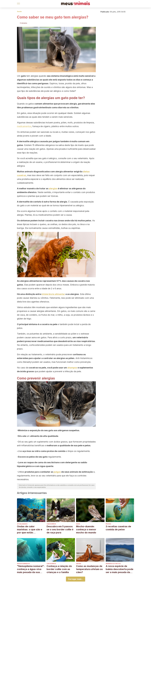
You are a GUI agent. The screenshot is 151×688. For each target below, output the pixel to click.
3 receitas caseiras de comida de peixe (118, 528)
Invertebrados (23, 563)
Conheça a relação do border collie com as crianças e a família (59, 569)
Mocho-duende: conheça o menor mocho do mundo (86, 529)
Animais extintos (113, 563)
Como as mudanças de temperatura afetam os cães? (89, 569)
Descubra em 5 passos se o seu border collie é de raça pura (60, 529)
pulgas (57, 472)
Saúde (19, 11)
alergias (53, 188)
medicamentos (24, 126)
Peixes (108, 524)
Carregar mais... (75, 579)
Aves (78, 524)
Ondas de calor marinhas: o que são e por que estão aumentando (29, 529)
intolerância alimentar (53, 294)
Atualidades (22, 524)
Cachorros (51, 524)
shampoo (72, 367)
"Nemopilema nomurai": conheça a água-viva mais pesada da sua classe (31, 569)
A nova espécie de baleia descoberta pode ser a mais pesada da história (119, 569)
